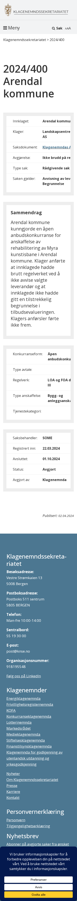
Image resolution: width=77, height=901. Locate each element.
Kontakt (12, 797)
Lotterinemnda (19, 722)
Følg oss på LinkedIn (23, 676)
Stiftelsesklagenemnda (25, 740)
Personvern (15, 819)
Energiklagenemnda (23, 698)
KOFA (11, 710)
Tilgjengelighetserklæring (28, 825)
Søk (59, 28)
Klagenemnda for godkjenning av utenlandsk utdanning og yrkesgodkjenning (34, 758)
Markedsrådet (18, 728)
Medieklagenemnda (23, 734)
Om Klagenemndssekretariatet (32, 779)
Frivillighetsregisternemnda (29, 704)
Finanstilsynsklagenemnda (29, 746)
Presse (11, 785)
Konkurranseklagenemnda (28, 716)
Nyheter (13, 773)
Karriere (13, 791)
